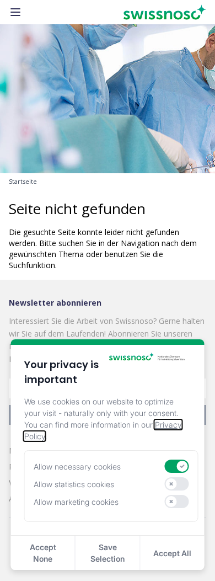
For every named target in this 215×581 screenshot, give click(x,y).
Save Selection (107, 552)
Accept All (172, 553)
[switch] (176, 466)
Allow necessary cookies (77, 466)
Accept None (43, 552)
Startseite (23, 181)
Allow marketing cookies (76, 502)
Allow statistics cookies (74, 484)
